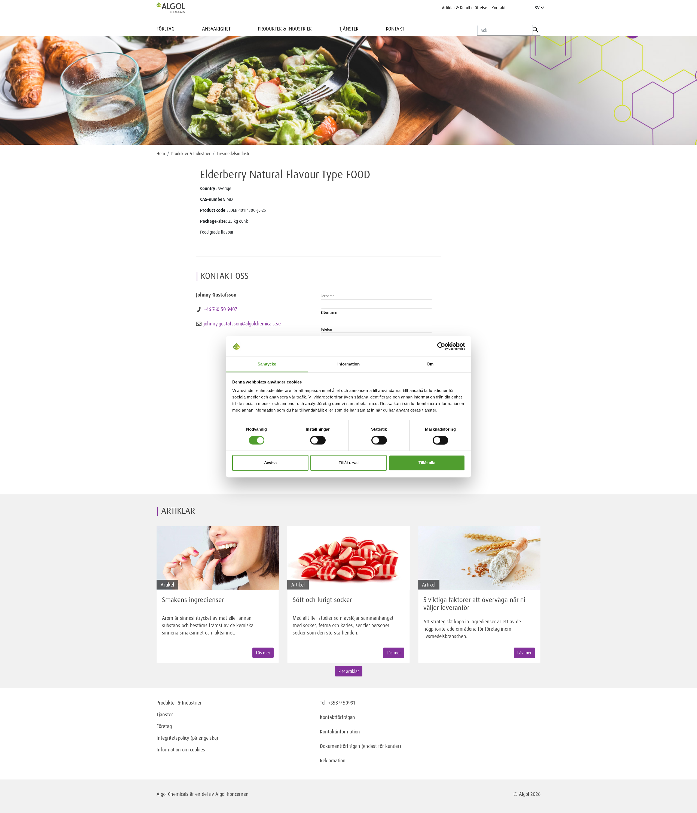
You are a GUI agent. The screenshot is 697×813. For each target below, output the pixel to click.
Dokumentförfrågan (340, 746)
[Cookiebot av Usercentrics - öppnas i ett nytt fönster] (441, 346)
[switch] (318, 440)
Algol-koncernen (232, 794)
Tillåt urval (349, 463)
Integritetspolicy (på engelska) (187, 738)
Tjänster (349, 29)
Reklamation (333, 760)
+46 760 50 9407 (220, 309)
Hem (161, 153)
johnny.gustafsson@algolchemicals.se (242, 324)
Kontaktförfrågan (337, 717)
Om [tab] (430, 364)
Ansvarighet (216, 29)
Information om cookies (181, 749)
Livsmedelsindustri (233, 153)
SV (538, 7)
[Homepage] (176, 7)
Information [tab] (348, 364)
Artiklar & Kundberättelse (464, 7)
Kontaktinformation (340, 732)
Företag (166, 29)
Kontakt (498, 7)
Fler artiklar (348, 671)
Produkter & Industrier (285, 29)
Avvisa (270, 463)
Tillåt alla (426, 463)
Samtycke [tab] (267, 364)
